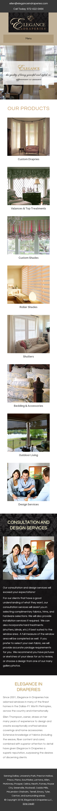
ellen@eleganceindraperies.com (28, 3)
